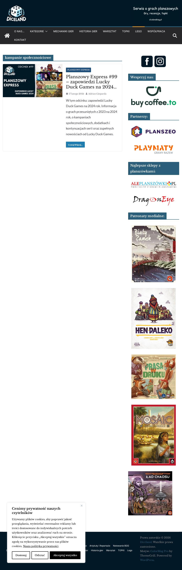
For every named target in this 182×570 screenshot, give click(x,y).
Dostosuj (20, 555)
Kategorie (37, 31)
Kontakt (20, 39)
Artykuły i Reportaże (100, 545)
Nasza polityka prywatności (40, 546)
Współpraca (156, 31)
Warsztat (109, 31)
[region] (46, 533)
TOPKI (126, 31)
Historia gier (88, 31)
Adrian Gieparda (97, 93)
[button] (46, 31)
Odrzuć (40, 555)
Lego (138, 31)
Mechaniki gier (63, 31)
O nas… (19, 31)
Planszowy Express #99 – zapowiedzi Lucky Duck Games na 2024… (91, 82)
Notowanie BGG (121, 545)
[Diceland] (7, 35)
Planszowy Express (78, 70)
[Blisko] (81, 506)
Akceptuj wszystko (65, 555)
